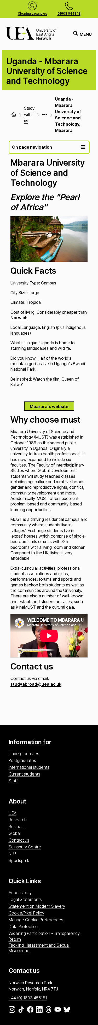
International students (29, 767)
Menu (86, 34)
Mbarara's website (49, 406)
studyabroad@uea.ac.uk (35, 684)
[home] (13, 114)
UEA (12, 813)
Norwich (18, 317)
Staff (13, 780)
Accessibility (20, 892)
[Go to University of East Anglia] (31, 34)
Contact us (19, 840)
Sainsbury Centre (25, 846)
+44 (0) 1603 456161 (28, 997)
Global (15, 833)
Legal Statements (25, 899)
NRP (12, 853)
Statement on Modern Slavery (37, 906)
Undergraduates (24, 753)
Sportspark (19, 860)
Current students (24, 774)
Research (18, 819)
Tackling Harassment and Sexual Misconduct (39, 947)
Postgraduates (22, 760)
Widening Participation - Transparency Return (44, 936)
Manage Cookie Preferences (36, 919)
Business (17, 826)
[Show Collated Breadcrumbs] (44, 114)
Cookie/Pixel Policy (26, 913)
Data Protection (23, 926)
